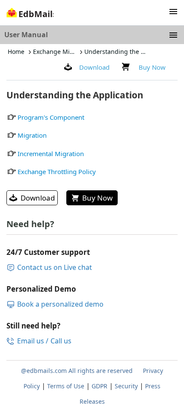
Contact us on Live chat (54, 267)
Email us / (32, 341)
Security (126, 386)
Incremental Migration (51, 153)
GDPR (99, 386)
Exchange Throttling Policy (57, 171)
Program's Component (51, 117)
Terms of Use (65, 386)
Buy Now (152, 67)
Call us (60, 341)
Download (94, 67)
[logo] (28, 15)
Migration (32, 135)
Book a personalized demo (60, 304)
